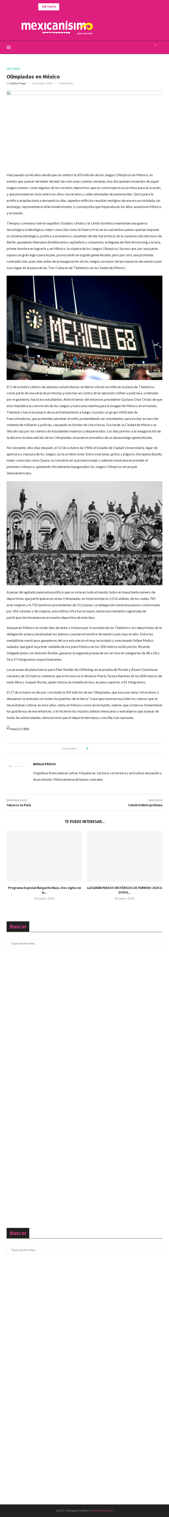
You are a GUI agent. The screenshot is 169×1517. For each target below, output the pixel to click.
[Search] (160, 47)
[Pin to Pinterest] (103, 748)
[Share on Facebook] (95, 748)
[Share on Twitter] (99, 748)
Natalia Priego (18, 83)
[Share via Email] (107, 748)
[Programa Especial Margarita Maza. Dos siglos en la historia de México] (44, 856)
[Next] (68, 6)
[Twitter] (142, 47)
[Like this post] (90, 748)
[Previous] (63, 6)
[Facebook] (138, 47)
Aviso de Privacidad (102, 1510)
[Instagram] (147, 47)
